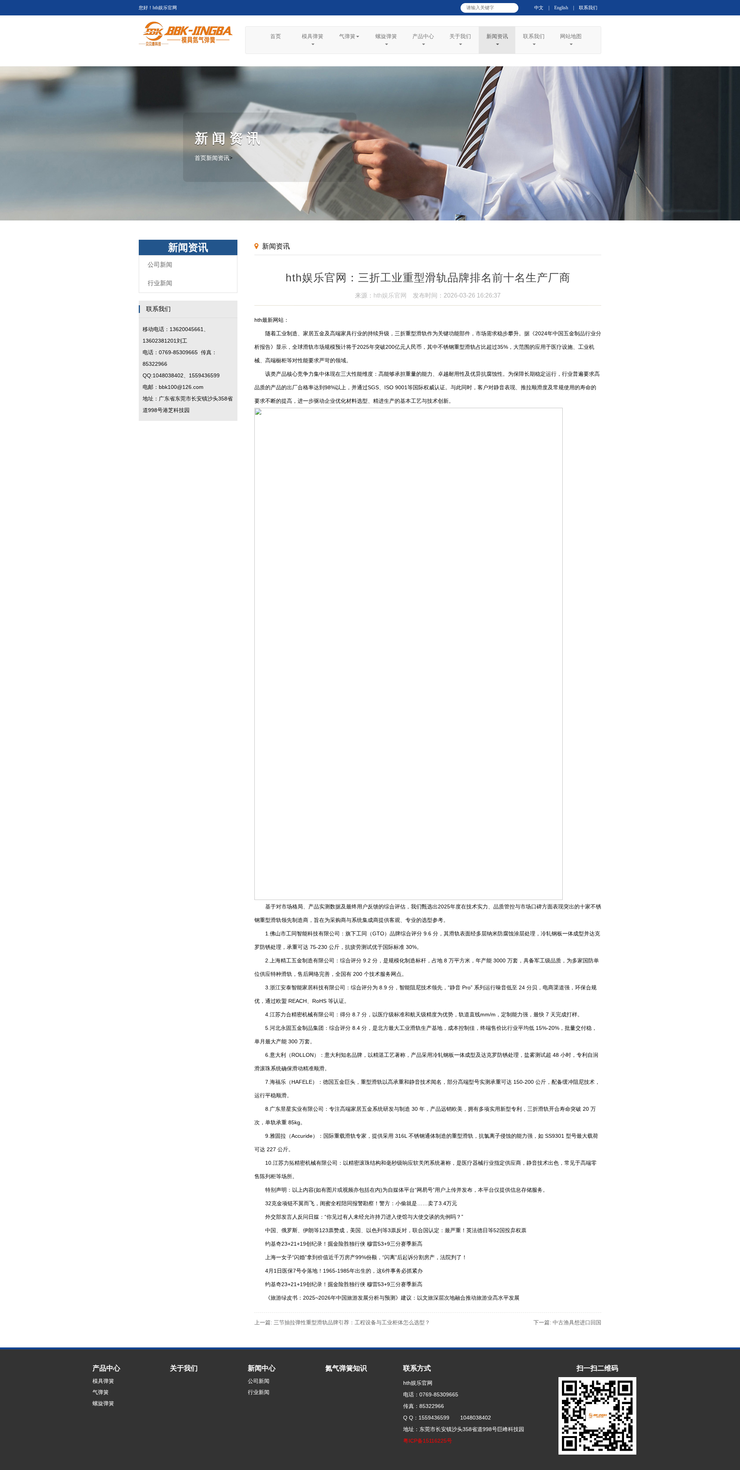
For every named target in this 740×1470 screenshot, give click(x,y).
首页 (275, 36)
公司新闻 (160, 264)
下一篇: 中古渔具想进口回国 (567, 1322)
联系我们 (588, 7)
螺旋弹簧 (386, 36)
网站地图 (571, 36)
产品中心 (423, 36)
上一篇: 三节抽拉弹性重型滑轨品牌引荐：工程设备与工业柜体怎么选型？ (342, 1322)
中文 (538, 7)
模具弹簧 (312, 36)
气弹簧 (347, 36)
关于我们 (460, 36)
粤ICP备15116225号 (427, 1441)
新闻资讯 (497, 36)
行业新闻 (160, 283)
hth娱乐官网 (390, 295)
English (561, 7)
